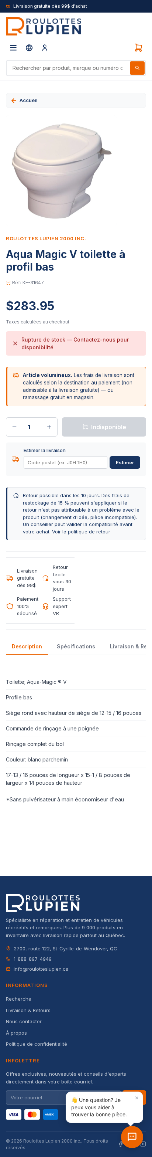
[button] (104, 1107)
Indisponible (108, 427)
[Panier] (138, 47)
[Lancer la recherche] (137, 68)
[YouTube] (142, 1144)
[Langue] (29, 48)
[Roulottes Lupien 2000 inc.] (43, 26)
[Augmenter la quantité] (49, 427)
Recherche (18, 999)
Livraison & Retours (28, 1010)
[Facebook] (120, 1144)
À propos (16, 1033)
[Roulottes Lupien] (132, 1137)
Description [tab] (27, 646)
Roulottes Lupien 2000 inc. (46, 238)
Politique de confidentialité (36, 1044)
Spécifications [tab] (76, 646)
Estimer (125, 462)
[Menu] (13, 47)
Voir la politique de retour (81, 532)
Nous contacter (24, 1021)
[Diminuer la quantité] (14, 427)
